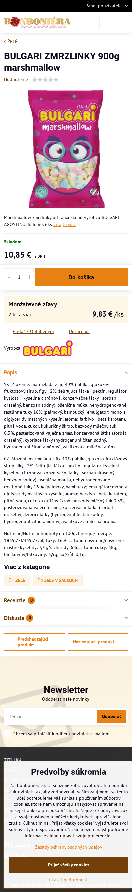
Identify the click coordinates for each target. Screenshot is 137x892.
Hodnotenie (16, 79)
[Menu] (124, 22)
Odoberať (111, 716)
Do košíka (81, 277)
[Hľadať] (91, 22)
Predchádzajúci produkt (33, 642)
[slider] (45, 79)
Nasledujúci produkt (93, 642)
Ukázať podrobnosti (69, 880)
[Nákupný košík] (108, 22)
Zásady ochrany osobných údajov (68, 847)
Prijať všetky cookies (68, 865)
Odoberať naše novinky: (66, 699)
